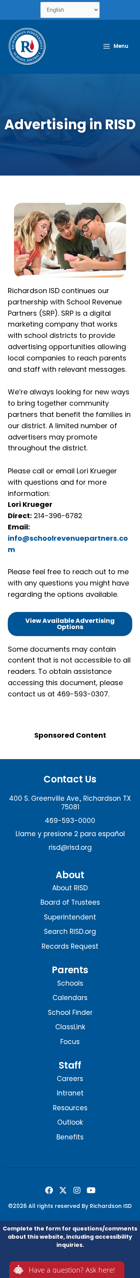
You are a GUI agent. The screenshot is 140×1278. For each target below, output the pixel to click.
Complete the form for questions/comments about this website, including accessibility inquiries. (70, 1237)
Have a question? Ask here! (72, 1269)
